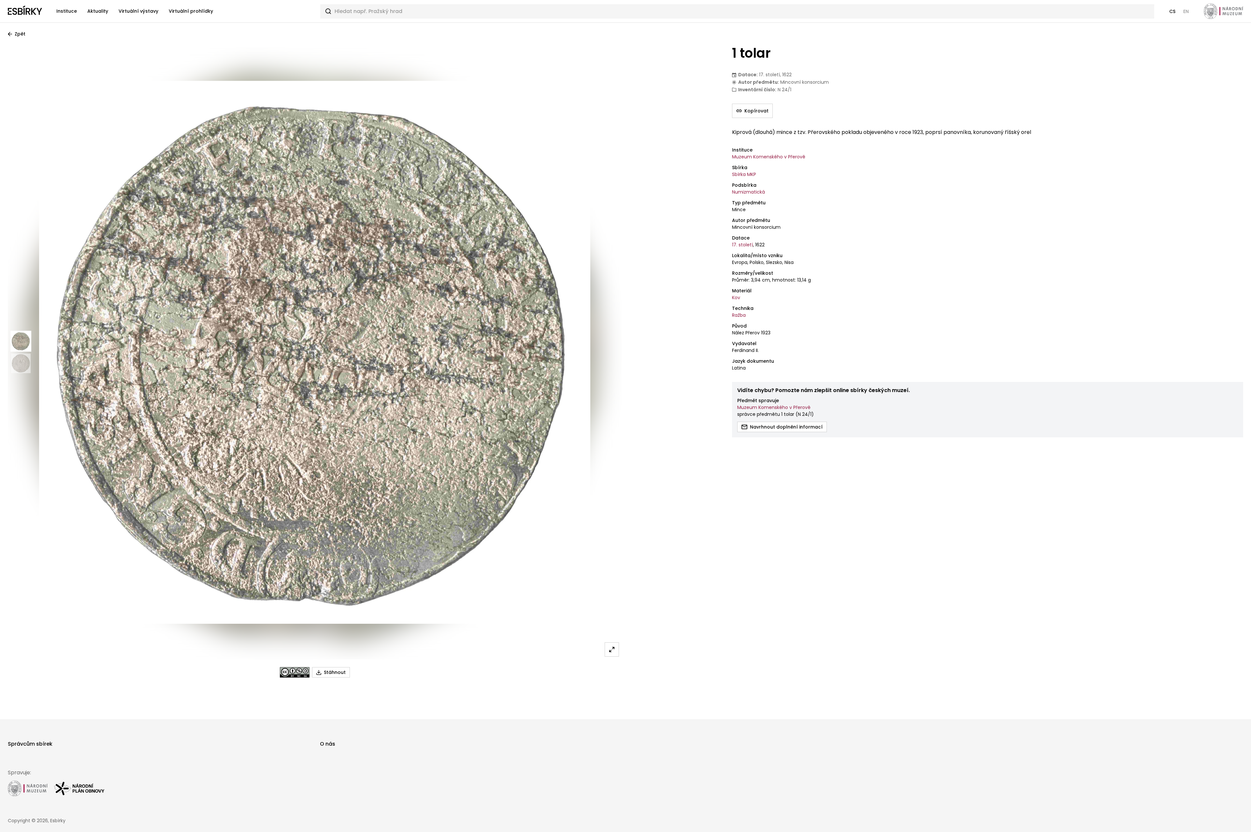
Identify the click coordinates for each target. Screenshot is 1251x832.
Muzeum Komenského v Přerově (768, 156)
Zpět (20, 34)
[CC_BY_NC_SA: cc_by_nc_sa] (294, 672)
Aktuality (97, 11)
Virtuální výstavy (138, 11)
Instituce (66, 11)
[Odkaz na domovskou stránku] (25, 11)
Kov (736, 297)
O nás (327, 744)
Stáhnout (335, 672)
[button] (1172, 11)
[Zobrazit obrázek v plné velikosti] (612, 649)
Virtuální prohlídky (191, 11)
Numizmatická (748, 192)
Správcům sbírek (30, 744)
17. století (742, 244)
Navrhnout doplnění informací (786, 427)
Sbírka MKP (744, 174)
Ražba (739, 315)
